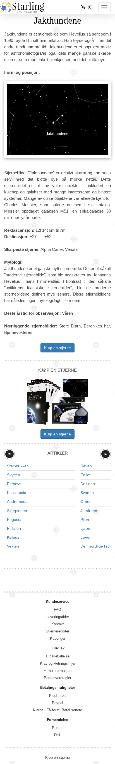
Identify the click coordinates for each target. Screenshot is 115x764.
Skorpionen (17, 510)
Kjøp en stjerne (57, 348)
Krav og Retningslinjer (57, 663)
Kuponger (57, 638)
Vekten (13, 546)
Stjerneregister (57, 631)
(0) (90, 7)
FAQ (57, 609)
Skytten (13, 475)
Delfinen (87, 483)
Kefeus (13, 537)
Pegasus (14, 519)
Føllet (85, 475)
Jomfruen (88, 510)
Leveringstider (57, 617)
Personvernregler (57, 678)
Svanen (87, 492)
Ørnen (86, 501)
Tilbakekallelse (57, 656)
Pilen (84, 519)
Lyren (85, 528)
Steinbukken (18, 466)
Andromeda (17, 501)
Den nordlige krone (97, 546)
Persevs (14, 483)
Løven (86, 537)
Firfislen (14, 528)
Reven (86, 466)
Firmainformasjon (57, 671)
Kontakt (57, 624)
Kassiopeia (16, 492)
